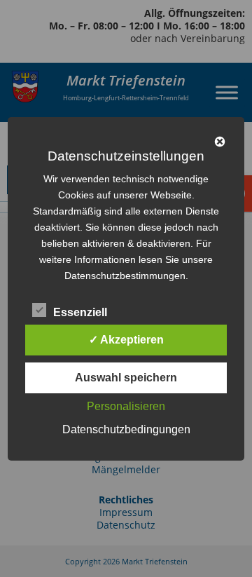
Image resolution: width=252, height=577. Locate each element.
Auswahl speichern (126, 377)
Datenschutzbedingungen (126, 429)
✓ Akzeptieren (126, 340)
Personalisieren (126, 406)
